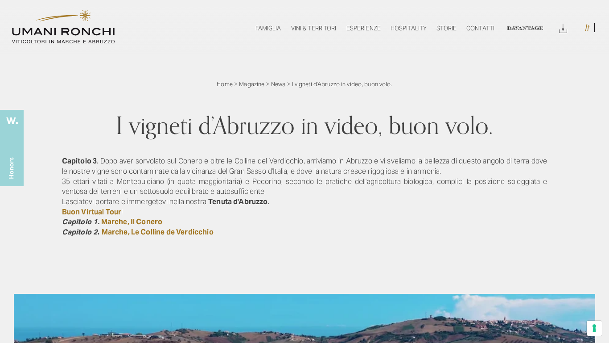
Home (225, 84)
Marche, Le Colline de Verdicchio (158, 232)
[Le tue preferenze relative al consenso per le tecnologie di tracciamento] (594, 328)
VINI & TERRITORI (314, 28)
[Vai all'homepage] (63, 41)
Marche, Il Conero (132, 221)
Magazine (251, 84)
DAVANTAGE (524, 28)
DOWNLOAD (563, 27)
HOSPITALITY (409, 28)
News (278, 84)
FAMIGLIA (268, 28)
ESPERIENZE (363, 28)
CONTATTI (480, 28)
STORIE (446, 28)
